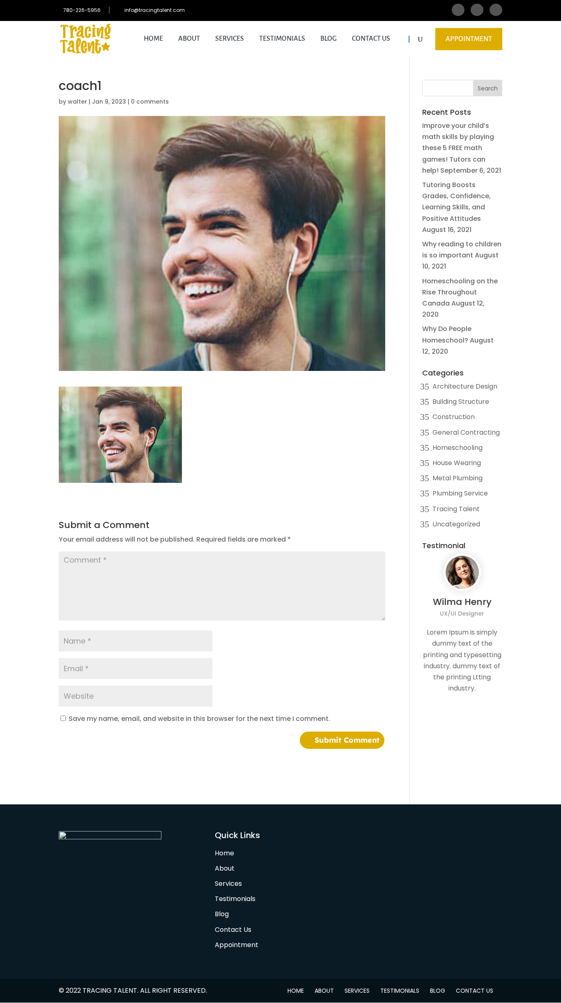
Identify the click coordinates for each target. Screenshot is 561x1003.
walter (77, 101)
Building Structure (460, 401)
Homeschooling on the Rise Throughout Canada (460, 292)
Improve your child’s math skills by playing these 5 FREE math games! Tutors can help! (458, 148)
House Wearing (456, 463)
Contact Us (371, 39)
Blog (328, 39)
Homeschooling (457, 447)
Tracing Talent (456, 509)
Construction (453, 417)
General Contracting (466, 432)
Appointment (469, 39)
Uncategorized (456, 524)
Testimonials (282, 39)
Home (153, 39)
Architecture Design (464, 386)
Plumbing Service (460, 493)
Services (229, 39)
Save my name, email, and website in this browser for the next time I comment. (199, 718)
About (189, 39)
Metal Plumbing (457, 478)
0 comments (150, 101)
